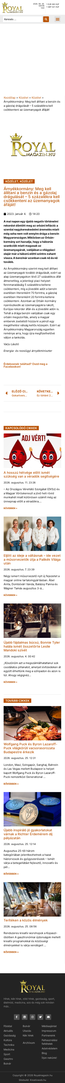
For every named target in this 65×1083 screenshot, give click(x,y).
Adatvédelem (49, 1048)
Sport (7, 1054)
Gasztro (8, 1058)
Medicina (9, 1049)
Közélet (23, 97)
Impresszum (49, 1030)
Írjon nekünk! (49, 1057)
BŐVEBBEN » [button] (10, 508)
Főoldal (8, 1026)
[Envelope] (48, 1017)
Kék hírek (28, 1035)
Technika (9, 1044)
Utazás (27, 1030)
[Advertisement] (32, 61)
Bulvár (7, 1063)
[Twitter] (40, 1017)
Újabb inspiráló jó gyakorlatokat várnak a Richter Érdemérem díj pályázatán (28, 834)
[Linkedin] (24, 1017)
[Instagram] (32, 1017)
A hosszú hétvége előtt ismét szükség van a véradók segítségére (31, 474)
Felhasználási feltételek (49, 1042)
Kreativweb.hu (38, 1080)
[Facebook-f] (17, 1017)
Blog (44, 1053)
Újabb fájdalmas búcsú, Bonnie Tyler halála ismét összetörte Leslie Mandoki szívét (32, 646)
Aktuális (8, 1030)
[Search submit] (46, 19)
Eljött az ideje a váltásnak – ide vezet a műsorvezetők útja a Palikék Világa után (32, 559)
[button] (57, 19)
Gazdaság (10, 1035)
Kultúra (8, 1040)
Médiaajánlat (49, 1026)
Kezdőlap (10, 97)
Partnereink (48, 1035)
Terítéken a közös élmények (26, 920)
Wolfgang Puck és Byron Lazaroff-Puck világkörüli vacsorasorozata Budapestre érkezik (30, 748)
